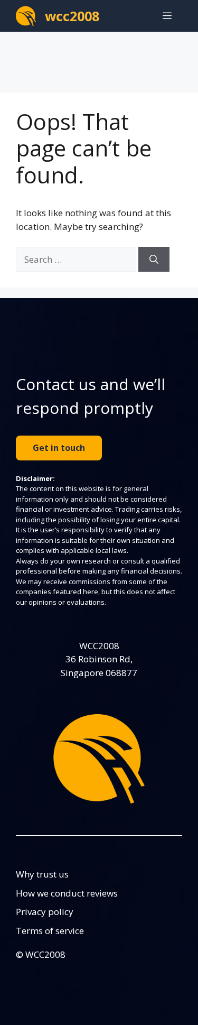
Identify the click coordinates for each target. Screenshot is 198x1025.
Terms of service (50, 931)
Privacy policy (44, 912)
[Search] (153, 259)
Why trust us (42, 874)
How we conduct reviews (67, 893)
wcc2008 (72, 16)
